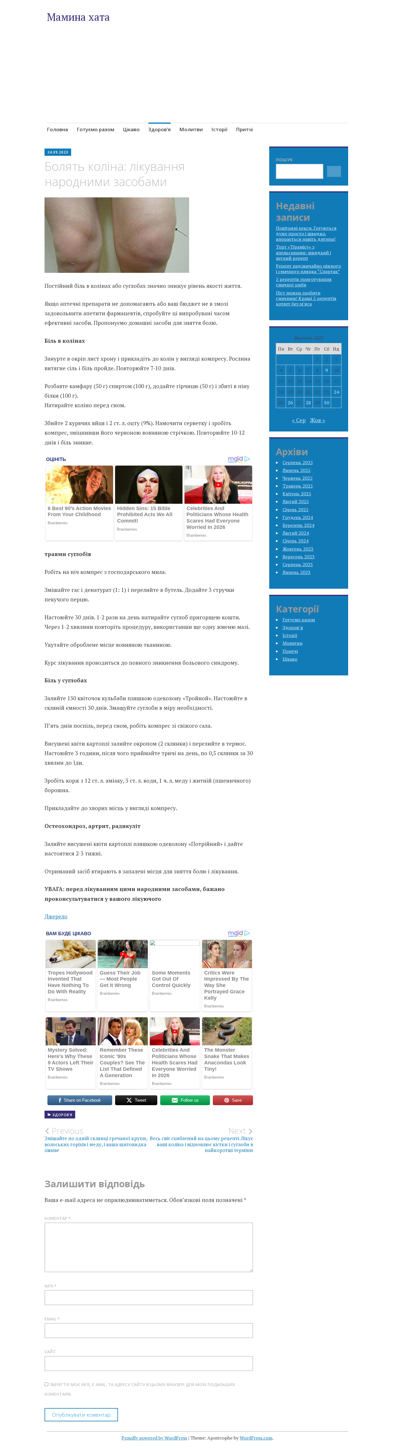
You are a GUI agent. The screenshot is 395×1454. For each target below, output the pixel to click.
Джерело (56, 916)
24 (336, 392)
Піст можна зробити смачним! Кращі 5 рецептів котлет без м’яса (306, 298)
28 (308, 402)
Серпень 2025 (298, 462)
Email (52, 1319)
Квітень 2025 (297, 493)
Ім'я (50, 1286)
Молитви (191, 129)
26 (290, 402)
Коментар (58, 1218)
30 (326, 402)
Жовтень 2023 (298, 549)
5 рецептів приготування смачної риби (304, 282)
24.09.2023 (57, 152)
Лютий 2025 (296, 501)
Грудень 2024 (298, 517)
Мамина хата (78, 17)
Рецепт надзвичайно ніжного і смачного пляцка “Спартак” (308, 269)
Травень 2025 (298, 486)
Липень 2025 (297, 470)
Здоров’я (159, 129)
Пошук (284, 159)
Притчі (244, 129)
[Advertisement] (197, 86)
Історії (219, 129)
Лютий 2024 (296, 533)
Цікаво (131, 129)
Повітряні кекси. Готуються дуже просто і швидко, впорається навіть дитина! (306, 233)
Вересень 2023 (299, 556)
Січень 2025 (296, 509)
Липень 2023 (297, 572)
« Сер (299, 420)
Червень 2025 (298, 478)
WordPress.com (256, 1438)
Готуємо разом (95, 129)
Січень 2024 (296, 541)
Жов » (317, 420)
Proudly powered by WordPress (154, 1438)
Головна (57, 129)
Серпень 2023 (298, 564)
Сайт (50, 1351)
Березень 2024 (298, 525)
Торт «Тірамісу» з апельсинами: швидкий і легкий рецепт (303, 252)
